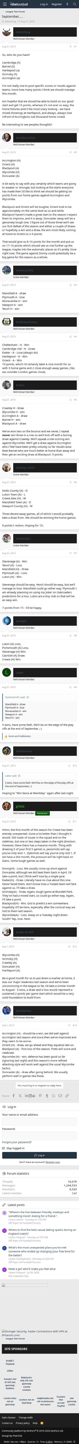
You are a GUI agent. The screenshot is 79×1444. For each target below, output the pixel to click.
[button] (5, 4)
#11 (75, 821)
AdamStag (10, 21)
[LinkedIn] (27, 1096)
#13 (75, 1025)
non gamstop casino (71, 1401)
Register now (53, 1162)
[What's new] (67, 4)
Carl (74, 1193)
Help (35, 1423)
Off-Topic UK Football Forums (24, 1223)
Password (8, 1129)
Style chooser (9, 1417)
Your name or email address (20, 1114)
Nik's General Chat (18, 1276)
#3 (75, 285)
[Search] (74, 4)
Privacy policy (23, 1423)
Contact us (7, 1423)
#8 (75, 635)
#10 (75, 765)
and (19, 736)
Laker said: (11, 775)
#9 (75, 687)
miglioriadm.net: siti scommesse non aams (45, 1401)
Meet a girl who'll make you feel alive (31, 1269)
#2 (75, 152)
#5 (75, 399)
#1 (75, 46)
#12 (75, 946)
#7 (75, 553)
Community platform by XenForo (32, 1430)
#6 (75, 482)
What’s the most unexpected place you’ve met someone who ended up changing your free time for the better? (41, 1251)
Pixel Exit (17, 1435)
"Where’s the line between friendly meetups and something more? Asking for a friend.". (38, 1214)
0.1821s (49, 1441)
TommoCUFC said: (15, 697)
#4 (75, 336)
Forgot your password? (17, 1142)
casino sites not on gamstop (10, 1401)
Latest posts (16, 1205)
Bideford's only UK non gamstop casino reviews (26, 1383)
